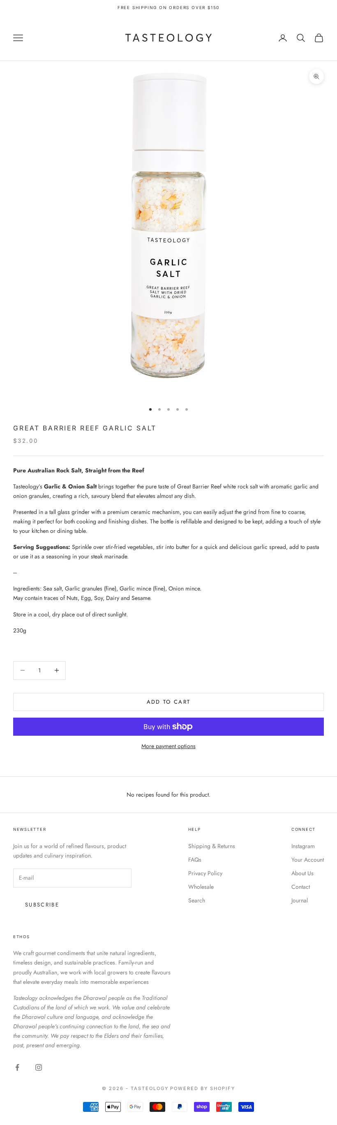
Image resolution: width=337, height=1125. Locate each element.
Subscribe (42, 905)
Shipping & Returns (211, 846)
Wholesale (201, 887)
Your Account (307, 859)
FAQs (194, 859)
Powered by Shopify (202, 1088)
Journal (299, 900)
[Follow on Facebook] (17, 1067)
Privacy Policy (205, 873)
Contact (300, 887)
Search (196, 900)
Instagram (303, 846)
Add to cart (169, 702)
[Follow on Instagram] (39, 1067)
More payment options (168, 746)
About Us (302, 873)
